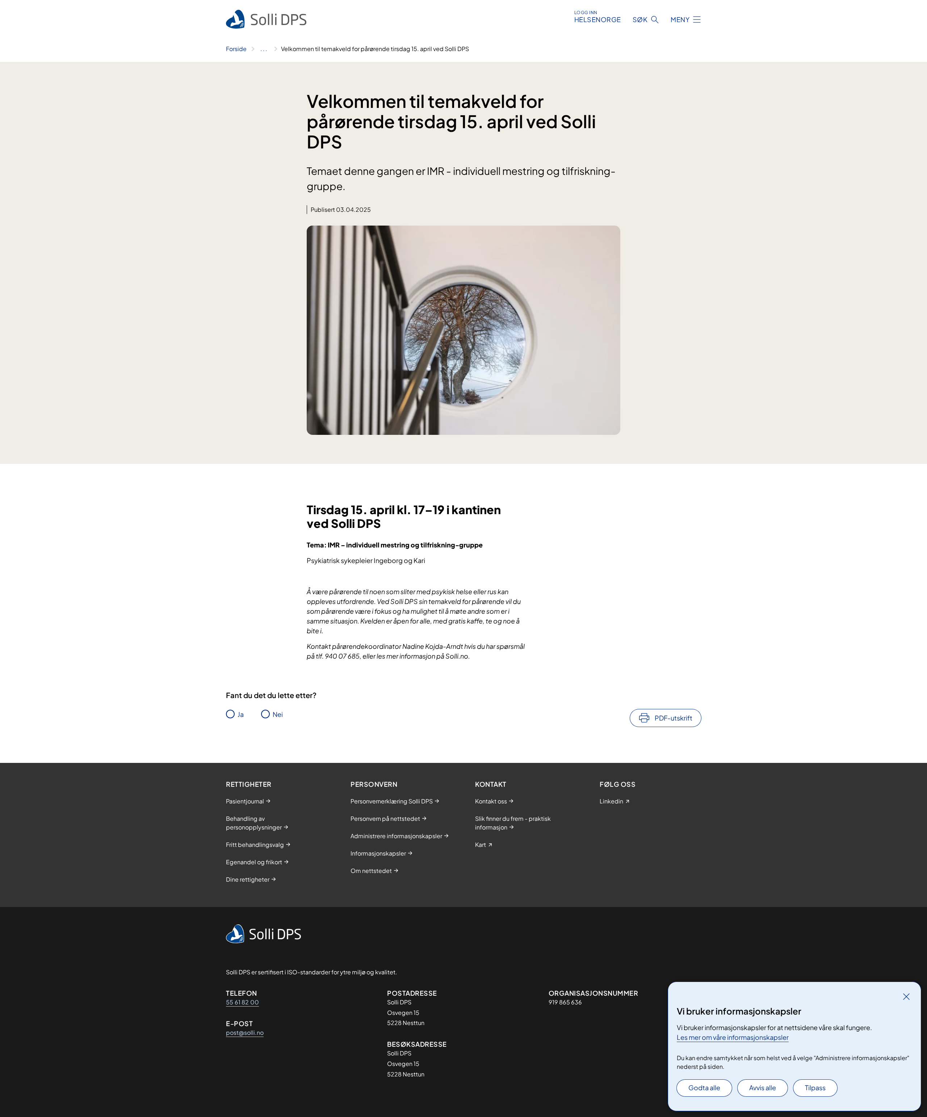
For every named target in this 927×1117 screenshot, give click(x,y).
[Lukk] (906, 996)
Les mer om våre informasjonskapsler (733, 1037)
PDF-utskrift (673, 718)
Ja (241, 714)
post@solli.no (245, 1032)
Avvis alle (762, 1087)
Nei (278, 714)
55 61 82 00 (242, 1002)
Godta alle (704, 1087)
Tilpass (815, 1087)
